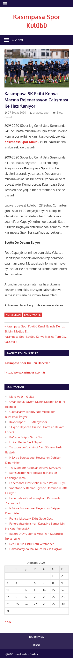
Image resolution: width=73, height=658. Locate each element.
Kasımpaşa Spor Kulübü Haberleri (27, 363)
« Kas (7, 621)
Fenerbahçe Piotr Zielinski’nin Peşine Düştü (37, 483)
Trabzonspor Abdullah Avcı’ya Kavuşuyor (35, 468)
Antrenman (13, 315)
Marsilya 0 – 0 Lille (21, 396)
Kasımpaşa (36, 636)
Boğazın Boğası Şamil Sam (26, 437)
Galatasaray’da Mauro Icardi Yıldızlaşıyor (35, 549)
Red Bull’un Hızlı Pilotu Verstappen (32, 544)
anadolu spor (41, 112)
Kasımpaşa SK (32, 315)
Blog (59, 112)
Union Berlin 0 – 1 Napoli (25, 442)
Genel (8, 117)
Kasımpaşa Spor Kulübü (21, 142)
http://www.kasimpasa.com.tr (24, 372)
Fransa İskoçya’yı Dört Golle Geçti (31, 518)
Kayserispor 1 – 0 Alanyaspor (28, 422)
